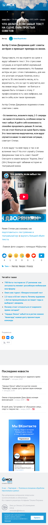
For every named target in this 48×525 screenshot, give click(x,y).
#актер (15, 266)
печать (42, 19)
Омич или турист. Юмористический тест (23, 292)
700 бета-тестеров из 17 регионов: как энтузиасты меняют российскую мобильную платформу (25, 285)
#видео (22, 266)
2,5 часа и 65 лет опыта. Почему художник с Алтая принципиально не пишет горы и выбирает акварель (24, 299)
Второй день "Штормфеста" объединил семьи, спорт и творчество (21, 408)
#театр (30, 266)
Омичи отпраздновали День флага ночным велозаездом (20, 398)
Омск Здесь (8, 5)
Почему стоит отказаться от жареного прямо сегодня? (21, 377)
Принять (37, 518)
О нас (4, 488)
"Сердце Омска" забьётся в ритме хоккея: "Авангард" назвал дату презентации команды (24, 317)
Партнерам (12, 488)
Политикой (7, 521)
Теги (7, 266)
